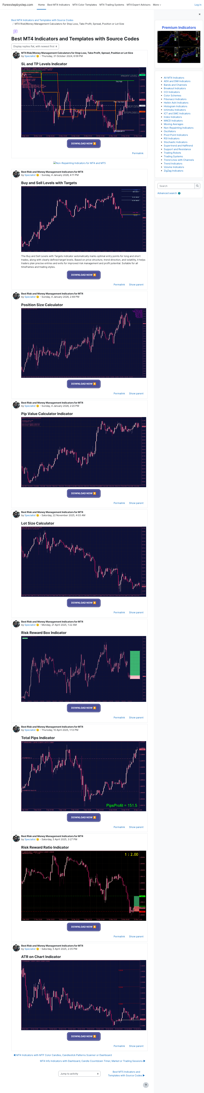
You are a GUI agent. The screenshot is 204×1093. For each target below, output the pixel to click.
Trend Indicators (173, 163)
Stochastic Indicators (175, 142)
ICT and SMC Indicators (177, 113)
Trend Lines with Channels (179, 159)
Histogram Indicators (175, 106)
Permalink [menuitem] (137, 153)
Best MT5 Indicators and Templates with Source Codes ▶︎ (126, 1073)
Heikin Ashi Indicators (176, 102)
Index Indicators (173, 116)
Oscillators (170, 131)
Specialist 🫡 (32, 56)
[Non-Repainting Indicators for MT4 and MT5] (79, 163)
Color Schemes (172, 95)
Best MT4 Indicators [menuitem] (58, 4)
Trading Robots (172, 152)
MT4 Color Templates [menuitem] (85, 4)
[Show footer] (146, 1085)
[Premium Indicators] (178, 46)
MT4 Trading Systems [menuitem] (111, 4)
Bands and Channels (175, 84)
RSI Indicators (171, 138)
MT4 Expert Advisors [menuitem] (138, 4)
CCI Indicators (172, 91)
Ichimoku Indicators (175, 109)
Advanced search (167, 193)
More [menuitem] (156, 4)
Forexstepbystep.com (18, 5)
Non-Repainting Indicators (178, 127)
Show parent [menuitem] (136, 284)
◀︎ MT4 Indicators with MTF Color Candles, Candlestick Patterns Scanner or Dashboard (62, 1055)
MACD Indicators (173, 120)
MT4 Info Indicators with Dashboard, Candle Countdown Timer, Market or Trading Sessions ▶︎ (93, 1060)
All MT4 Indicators (174, 77)
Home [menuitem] (41, 4)
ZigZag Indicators (173, 170)
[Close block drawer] (199, 14)
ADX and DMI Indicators (177, 81)
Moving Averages (173, 124)
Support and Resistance (177, 149)
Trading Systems (173, 156)
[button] (179, 193)
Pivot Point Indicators (176, 134)
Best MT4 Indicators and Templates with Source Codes (42, 20)
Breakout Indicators (175, 88)
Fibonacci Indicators (175, 99)
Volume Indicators (174, 167)
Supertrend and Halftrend (178, 145)
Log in (198, 4)
